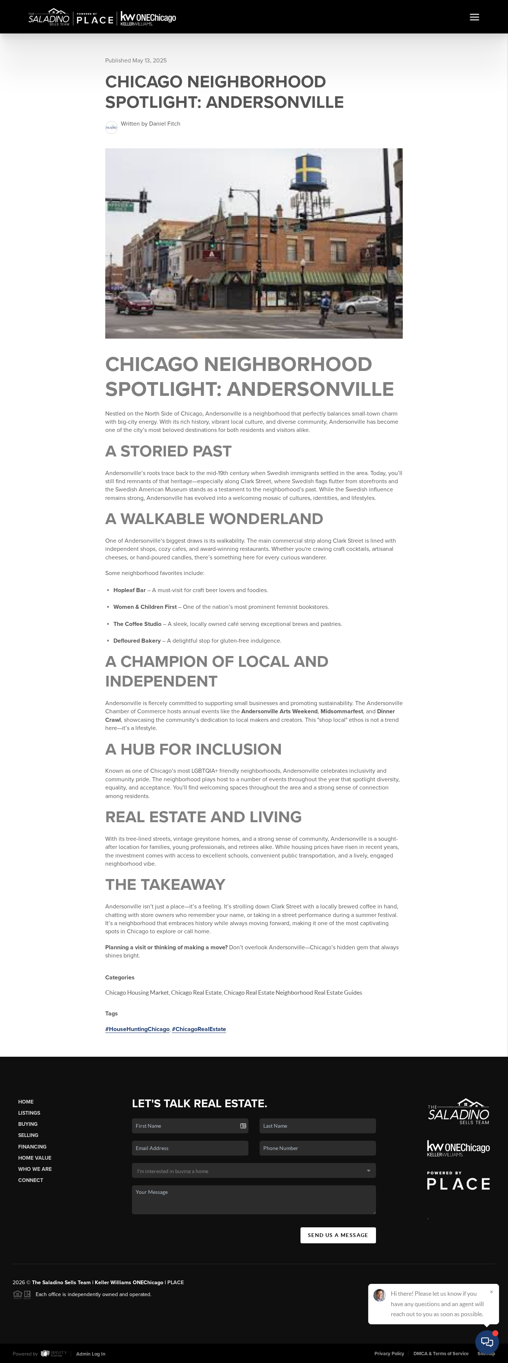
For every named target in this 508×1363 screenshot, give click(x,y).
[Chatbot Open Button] (487, 1342)
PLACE (175, 1282)
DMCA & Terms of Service (441, 1354)
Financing (32, 1147)
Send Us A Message (338, 1235)
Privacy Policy (389, 1354)
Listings (29, 1113)
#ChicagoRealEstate (199, 1029)
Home (25, 1102)
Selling (28, 1135)
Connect (30, 1180)
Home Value (34, 1158)
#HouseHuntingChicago (137, 1029)
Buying (28, 1124)
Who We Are (35, 1169)
